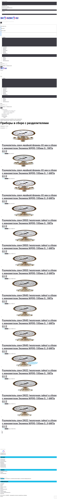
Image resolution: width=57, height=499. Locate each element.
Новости (1, 496)
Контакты (1, 490)
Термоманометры (7, 42)
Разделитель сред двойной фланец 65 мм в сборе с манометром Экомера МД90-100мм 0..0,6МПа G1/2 (29, 198)
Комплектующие (7, 43)
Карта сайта (2, 493)
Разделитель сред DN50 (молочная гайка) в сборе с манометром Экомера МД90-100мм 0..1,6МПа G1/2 (29, 248)
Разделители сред (7, 44)
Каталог (4, 37)
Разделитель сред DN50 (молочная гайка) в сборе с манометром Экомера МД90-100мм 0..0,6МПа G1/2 (29, 273)
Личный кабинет (4, 116)
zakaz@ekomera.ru (9, 7)
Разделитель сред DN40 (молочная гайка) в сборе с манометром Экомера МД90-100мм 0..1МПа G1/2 (29, 298)
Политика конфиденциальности (5, 492)
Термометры (7, 41)
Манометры (6, 40)
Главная (1, 119)
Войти (1, 62)
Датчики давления (7, 39)
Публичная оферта (3, 491)
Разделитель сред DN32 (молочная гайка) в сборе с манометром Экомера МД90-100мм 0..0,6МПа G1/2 (29, 423)
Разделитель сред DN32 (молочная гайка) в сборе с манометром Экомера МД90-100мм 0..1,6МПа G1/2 (29, 398)
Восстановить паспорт (3, 471)
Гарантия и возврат (8, 55)
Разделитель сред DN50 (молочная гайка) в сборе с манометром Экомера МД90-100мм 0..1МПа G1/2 (29, 223)
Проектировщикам (6, 60)
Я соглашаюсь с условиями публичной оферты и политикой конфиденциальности (18, 478)
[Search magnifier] (1, 22)
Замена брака (7, 54)
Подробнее (6, 153)
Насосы (6, 45)
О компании (2, 483)
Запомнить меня (9, 65)
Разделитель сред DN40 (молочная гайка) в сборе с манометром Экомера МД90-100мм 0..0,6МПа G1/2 (29, 348)
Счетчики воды (7, 38)
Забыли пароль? (2, 65)
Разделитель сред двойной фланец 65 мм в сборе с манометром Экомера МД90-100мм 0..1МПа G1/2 (29, 148)
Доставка (1, 484)
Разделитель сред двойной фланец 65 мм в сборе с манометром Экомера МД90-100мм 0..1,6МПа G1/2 (29, 173)
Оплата (1, 485)
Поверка (1, 472)
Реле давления (2, 460)
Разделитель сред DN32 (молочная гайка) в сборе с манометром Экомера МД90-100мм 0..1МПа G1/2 (29, 373)
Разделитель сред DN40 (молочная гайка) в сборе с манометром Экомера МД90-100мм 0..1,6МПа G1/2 (29, 323)
